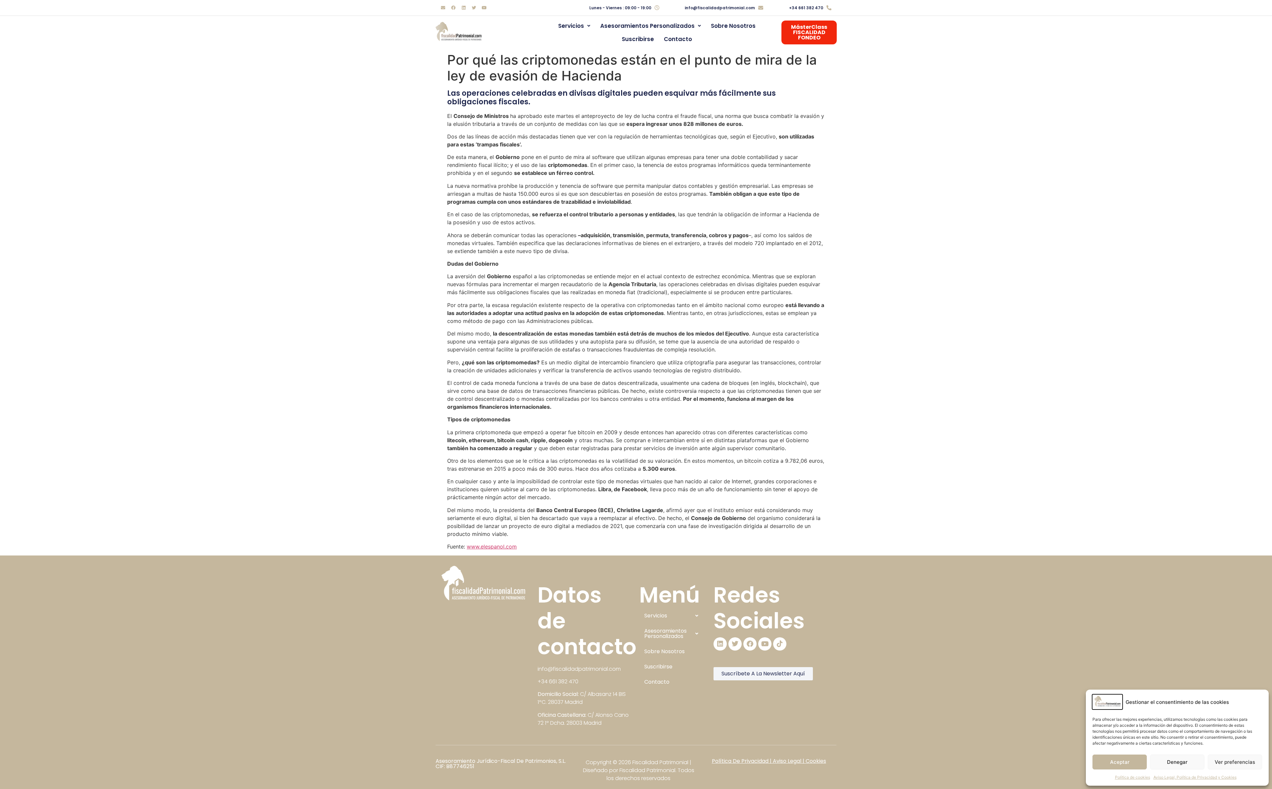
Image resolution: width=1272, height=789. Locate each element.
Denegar (1177, 762)
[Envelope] (443, 8)
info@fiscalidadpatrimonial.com (720, 8)
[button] (574, 25)
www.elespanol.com (492, 546)
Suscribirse (638, 39)
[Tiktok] (779, 644)
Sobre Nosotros (733, 26)
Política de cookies (1132, 777)
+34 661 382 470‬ (806, 8)
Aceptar (1120, 762)
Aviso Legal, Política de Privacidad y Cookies (1195, 777)
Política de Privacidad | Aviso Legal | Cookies (769, 761)
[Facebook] (453, 8)
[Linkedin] (463, 8)
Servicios (571, 26)
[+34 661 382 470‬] (828, 7)
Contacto (678, 39)
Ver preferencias (1235, 762)
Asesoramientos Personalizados (647, 26)
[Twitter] (473, 8)
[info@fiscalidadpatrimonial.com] (760, 7)
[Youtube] (484, 8)
